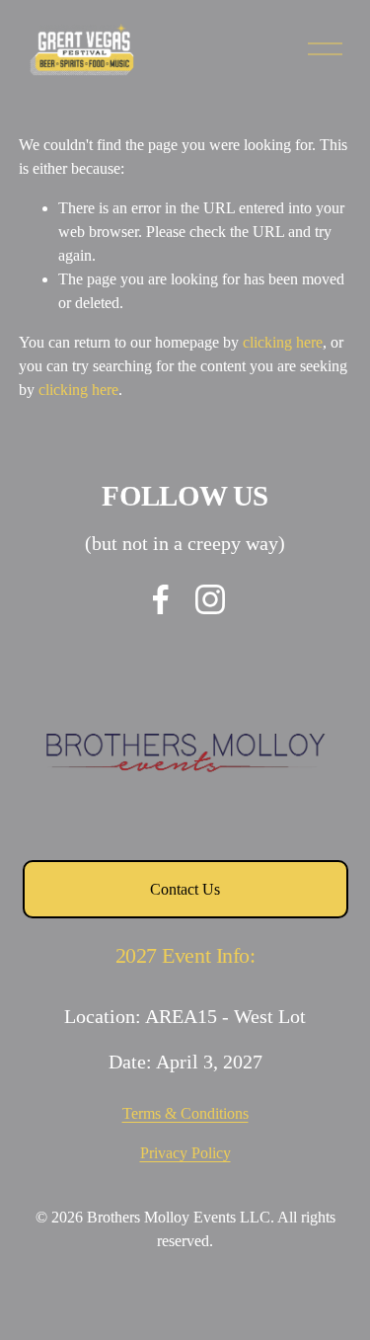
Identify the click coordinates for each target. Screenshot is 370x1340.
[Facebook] (161, 599)
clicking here (283, 342)
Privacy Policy (185, 1152)
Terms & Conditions (185, 1113)
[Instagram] (210, 599)
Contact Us (185, 889)
